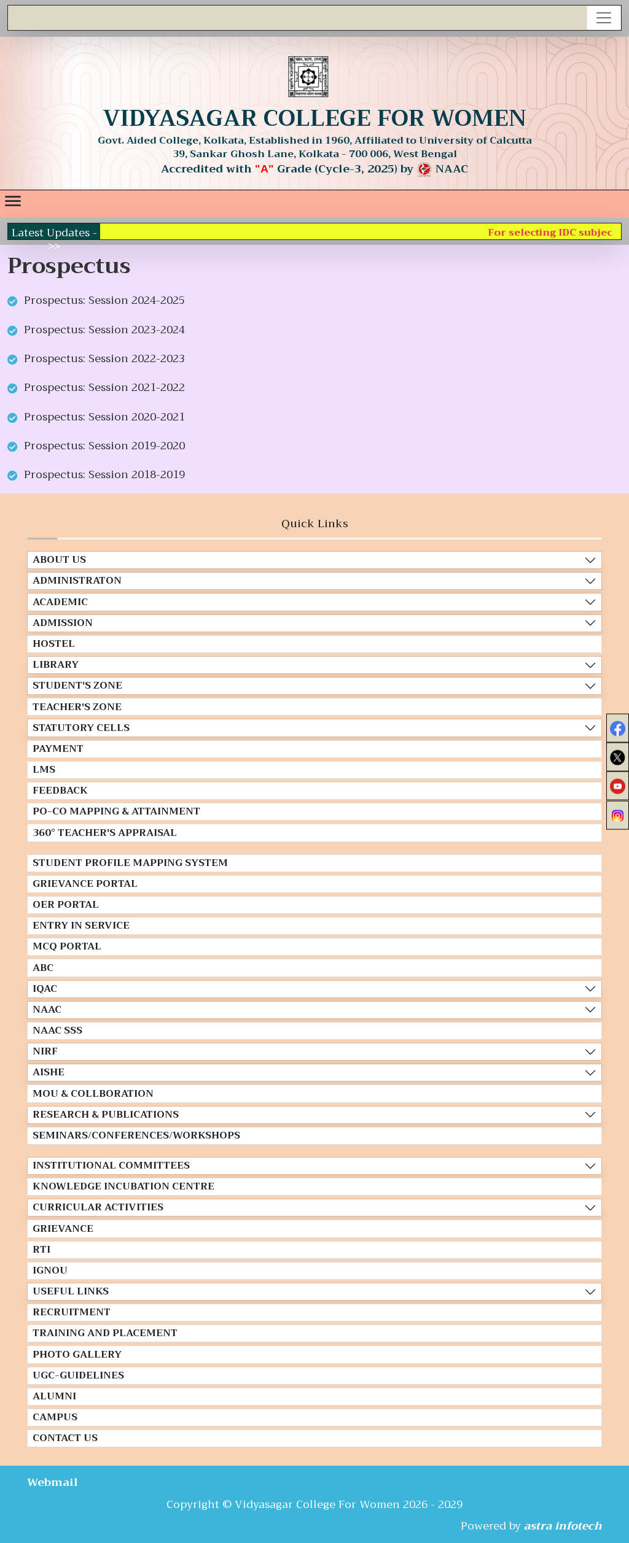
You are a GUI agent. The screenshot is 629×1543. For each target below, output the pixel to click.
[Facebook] (617, 728)
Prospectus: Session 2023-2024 (104, 329)
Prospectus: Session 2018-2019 (104, 474)
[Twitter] (617, 757)
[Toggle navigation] (604, 18)
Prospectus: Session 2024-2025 (104, 300)
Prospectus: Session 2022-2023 (104, 358)
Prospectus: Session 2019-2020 (104, 445)
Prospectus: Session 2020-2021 (104, 417)
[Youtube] (617, 786)
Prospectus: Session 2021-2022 (104, 387)
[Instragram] (617, 814)
